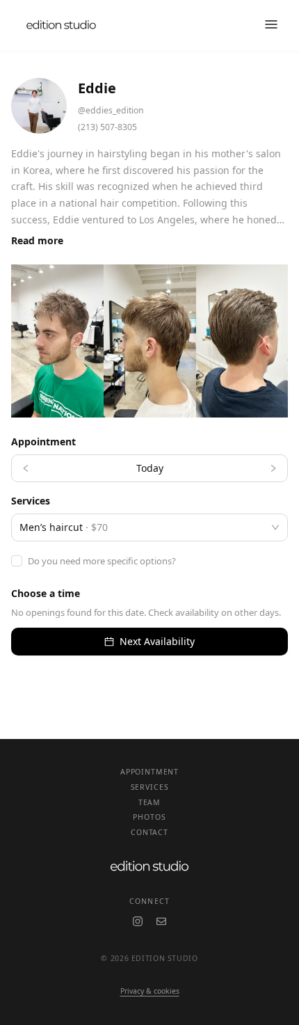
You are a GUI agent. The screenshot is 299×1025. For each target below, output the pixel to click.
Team (149, 802)
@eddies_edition (111, 110)
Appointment (149, 772)
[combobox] (143, 527)
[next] (267, 340)
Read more (37, 240)
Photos (149, 817)
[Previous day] (26, 468)
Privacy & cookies (149, 991)
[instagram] (138, 921)
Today (149, 468)
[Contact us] (161, 921)
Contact (149, 832)
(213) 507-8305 (107, 127)
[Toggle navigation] (271, 25)
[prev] (32, 340)
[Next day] (273, 468)
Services (150, 787)
